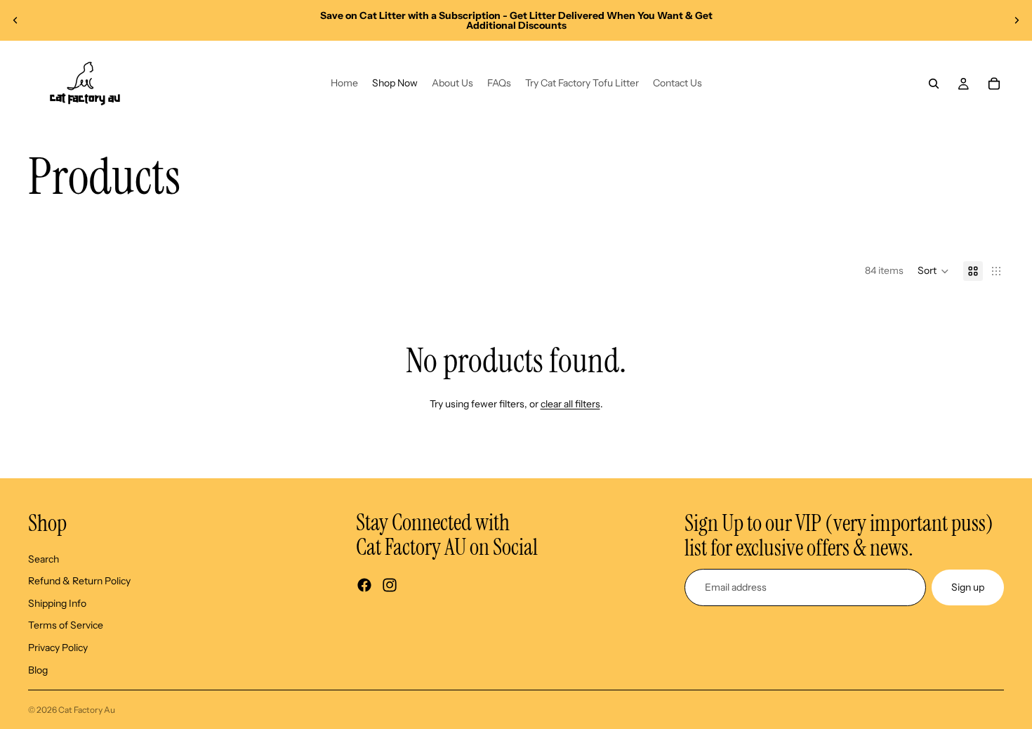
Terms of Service (65, 625)
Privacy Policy (58, 647)
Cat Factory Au (86, 709)
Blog (38, 670)
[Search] (933, 83)
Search (43, 559)
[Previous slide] (15, 20)
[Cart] (994, 83)
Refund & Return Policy (79, 580)
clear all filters (570, 404)
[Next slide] (1016, 20)
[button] (933, 271)
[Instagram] (389, 585)
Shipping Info (57, 603)
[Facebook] (364, 585)
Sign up (967, 587)
